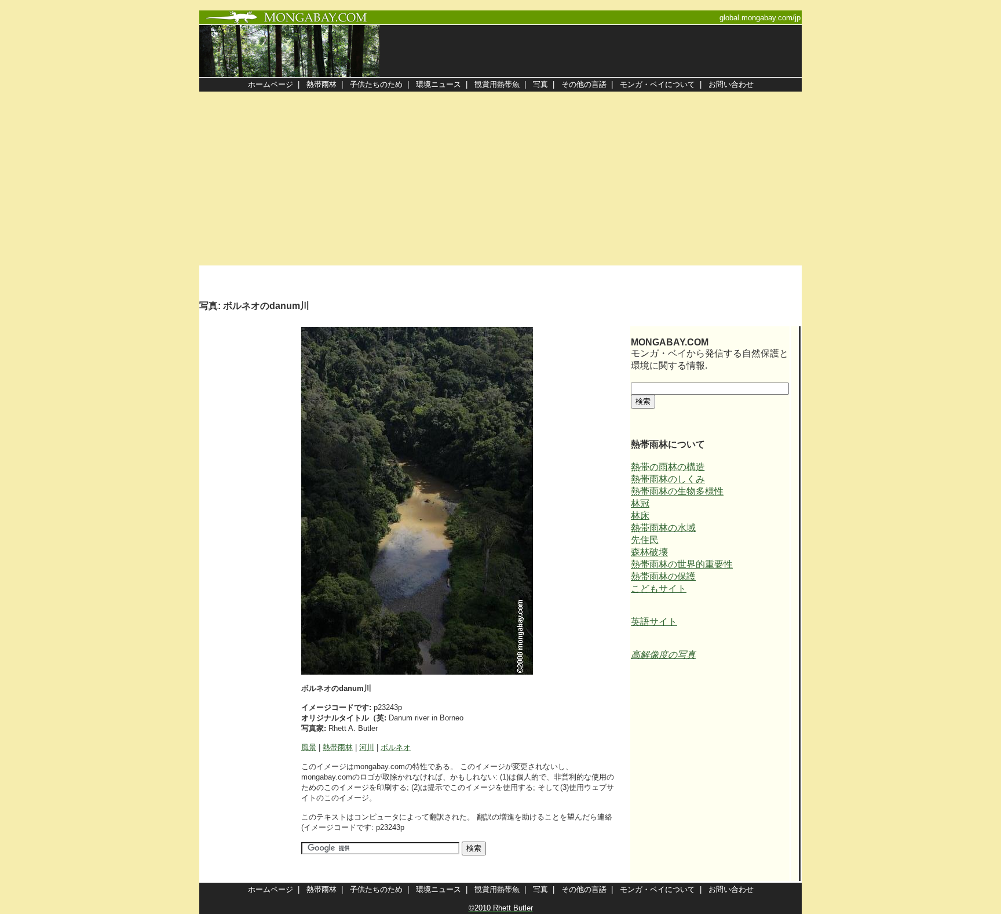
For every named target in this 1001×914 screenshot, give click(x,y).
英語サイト (654, 622)
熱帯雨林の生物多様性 (677, 491)
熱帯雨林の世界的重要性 (682, 564)
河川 (366, 747)
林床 (640, 515)
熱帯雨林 (338, 747)
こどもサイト (658, 588)
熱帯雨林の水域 (663, 528)
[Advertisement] (500, 178)
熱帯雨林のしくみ (668, 479)
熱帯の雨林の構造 (668, 467)
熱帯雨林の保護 (663, 576)
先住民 (645, 540)
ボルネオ (396, 747)
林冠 (640, 503)
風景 (308, 747)
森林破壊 (649, 552)
